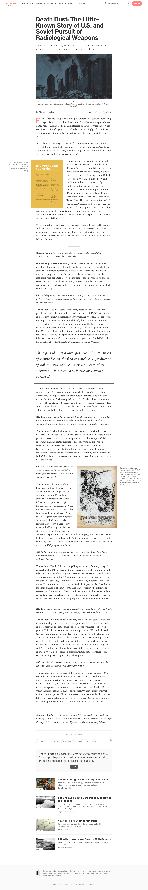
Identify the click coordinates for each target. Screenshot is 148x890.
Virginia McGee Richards (66, 812)
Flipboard (92, 741)
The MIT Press (63, 884)
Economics (70, 3)
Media (46, 3)
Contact (92, 884)
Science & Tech (26, 3)
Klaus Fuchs (97, 630)
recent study (96, 182)
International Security (88, 715)
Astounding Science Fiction (67, 331)
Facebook (43, 741)
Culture (38, 3)
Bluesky (68, 741)
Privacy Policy (80, 884)
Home (55, 884)
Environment (57, 3)
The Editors (62, 848)
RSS (87, 884)
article (15, 169)
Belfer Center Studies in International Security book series (74, 719)
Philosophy (81, 3)
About (72, 884)
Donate (73, 767)
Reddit (80, 741)
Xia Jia (60, 829)
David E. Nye (62, 788)
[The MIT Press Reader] (11, 5)
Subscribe (136, 3)
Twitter (55, 741)
